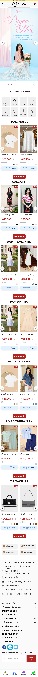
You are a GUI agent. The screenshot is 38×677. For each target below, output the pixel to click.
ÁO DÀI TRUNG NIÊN (10, 626)
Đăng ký (31, 659)
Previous (2, 43)
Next (35, 43)
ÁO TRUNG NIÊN (8, 615)
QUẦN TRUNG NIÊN (10, 622)
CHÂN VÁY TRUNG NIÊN (12, 630)
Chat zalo (14, 675)
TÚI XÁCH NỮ (7, 642)
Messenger (24, 675)
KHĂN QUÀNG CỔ (9, 619)
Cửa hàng (5, 675)
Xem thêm (26, 573)
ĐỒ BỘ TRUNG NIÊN (10, 634)
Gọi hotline (33, 675)
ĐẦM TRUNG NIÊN (9, 611)
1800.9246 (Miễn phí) (13, 577)
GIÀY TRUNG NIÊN (9, 638)
